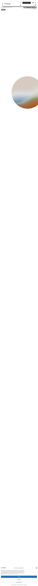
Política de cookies (14, 584)
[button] (36, 567)
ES (20, 5)
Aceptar (19, 576)
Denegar (19, 579)
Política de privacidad (20, 584)
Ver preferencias (19, 582)
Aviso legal (25, 584)
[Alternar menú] (33, 2)
